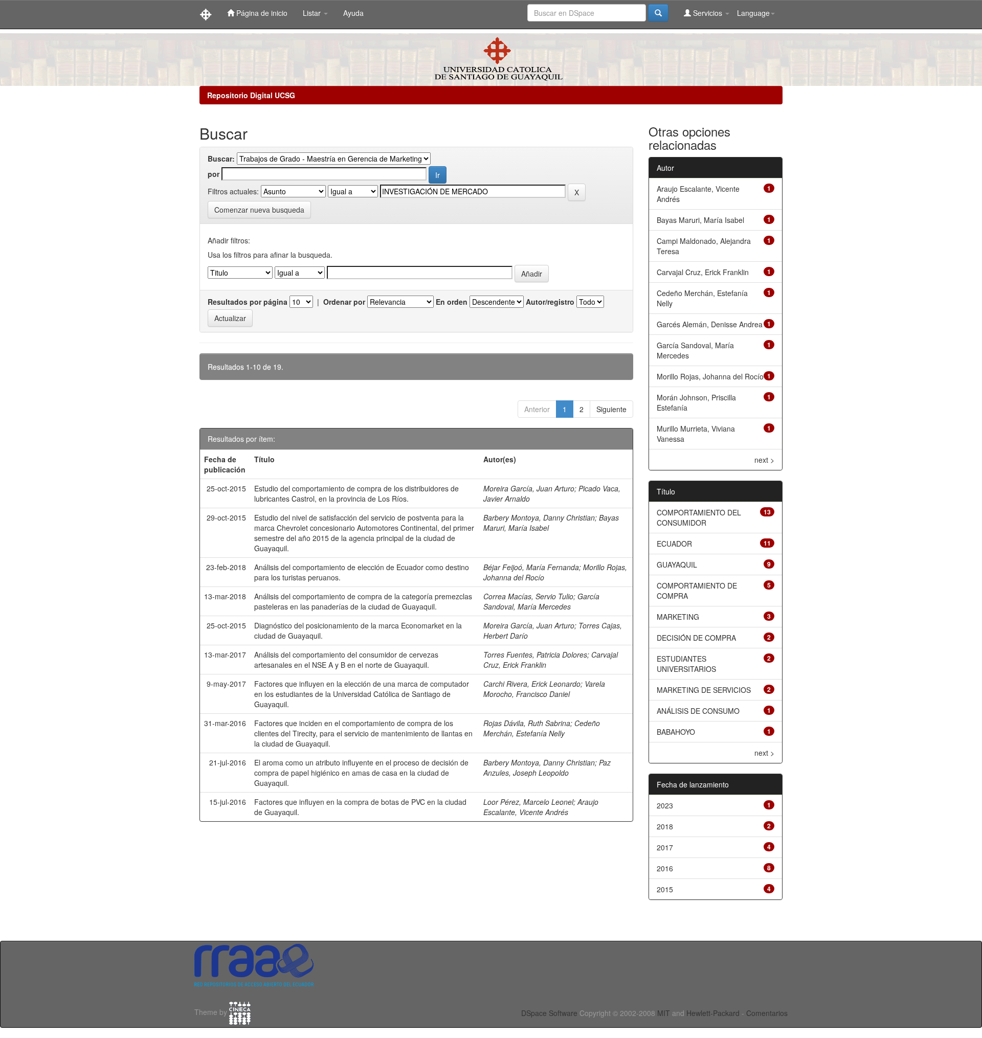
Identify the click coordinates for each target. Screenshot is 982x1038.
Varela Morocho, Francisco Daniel (544, 689)
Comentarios (767, 1013)
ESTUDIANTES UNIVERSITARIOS (686, 663)
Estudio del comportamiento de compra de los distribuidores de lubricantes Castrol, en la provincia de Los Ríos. (356, 493)
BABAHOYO (676, 732)
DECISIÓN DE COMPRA (696, 638)
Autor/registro (550, 302)
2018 (665, 826)
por (213, 174)
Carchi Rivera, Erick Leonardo (532, 684)
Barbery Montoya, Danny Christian (539, 517)
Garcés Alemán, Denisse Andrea (710, 324)
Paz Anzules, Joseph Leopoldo (547, 767)
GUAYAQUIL (677, 564)
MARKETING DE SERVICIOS (704, 690)
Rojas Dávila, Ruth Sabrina (526, 723)
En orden (451, 302)
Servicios (707, 13)
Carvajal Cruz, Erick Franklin (703, 272)
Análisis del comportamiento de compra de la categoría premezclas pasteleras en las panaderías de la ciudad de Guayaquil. (363, 601)
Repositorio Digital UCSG (251, 95)
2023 (665, 805)
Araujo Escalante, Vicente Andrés (540, 807)
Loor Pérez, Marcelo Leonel (528, 802)
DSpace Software (549, 1013)
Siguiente (611, 409)
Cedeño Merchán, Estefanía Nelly (541, 728)
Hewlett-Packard (713, 1013)
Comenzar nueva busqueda (259, 210)
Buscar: (221, 158)
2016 (665, 868)
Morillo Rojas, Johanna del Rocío (710, 376)
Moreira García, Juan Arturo (528, 488)
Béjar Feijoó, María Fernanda (531, 567)
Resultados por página (247, 302)
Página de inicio (260, 13)
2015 (665, 889)
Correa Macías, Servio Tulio (528, 596)
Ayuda (353, 13)
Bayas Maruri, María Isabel (700, 220)
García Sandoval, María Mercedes (541, 601)
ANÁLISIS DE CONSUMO (698, 711)
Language (753, 13)
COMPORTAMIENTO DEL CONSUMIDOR (699, 517)
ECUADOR (674, 543)
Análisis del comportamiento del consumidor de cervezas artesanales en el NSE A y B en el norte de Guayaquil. (346, 659)
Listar (313, 13)
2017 (665, 847)
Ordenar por (344, 302)
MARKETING (678, 617)
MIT (663, 1013)
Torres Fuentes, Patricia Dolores (535, 654)
